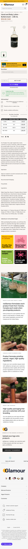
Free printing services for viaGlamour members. (14, 102)
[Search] (25, 8)
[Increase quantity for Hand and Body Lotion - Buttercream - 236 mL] (6, 80)
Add (24, 64)
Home (2, 12)
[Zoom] (24, 27)
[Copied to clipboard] (8, 137)
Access (5, 1)
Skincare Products (6, 490)
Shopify (7, 95)
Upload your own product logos (9, 218)
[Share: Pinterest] (6, 137)
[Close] (25, 91)
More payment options (14, 87)
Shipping (2, 21)
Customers (4, 498)
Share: (2, 136)
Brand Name (4, 69)
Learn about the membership (12, 450)
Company (3, 486)
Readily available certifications (11, 110)
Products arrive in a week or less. (11, 106)
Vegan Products (5, 494)
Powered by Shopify (16, 539)
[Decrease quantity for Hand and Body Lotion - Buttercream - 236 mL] (2, 80)
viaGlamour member (19, 225)
